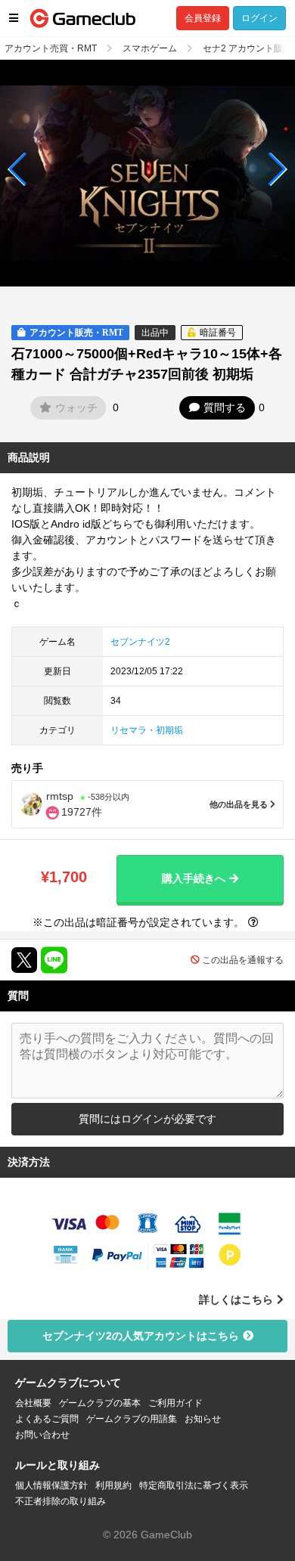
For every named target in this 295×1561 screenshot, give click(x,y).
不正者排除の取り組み (60, 1501)
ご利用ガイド (175, 1403)
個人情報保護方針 (51, 1485)
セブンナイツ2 (140, 641)
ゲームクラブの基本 (100, 1403)
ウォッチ (76, 407)
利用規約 (113, 1485)
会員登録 (203, 18)
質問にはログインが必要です (147, 1119)
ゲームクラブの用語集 (131, 1419)
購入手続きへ (193, 878)
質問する (224, 407)
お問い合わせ (42, 1434)
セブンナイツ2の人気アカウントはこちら (140, 1336)
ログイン (259, 18)
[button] (18, 169)
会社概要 (33, 1403)
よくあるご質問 (47, 1419)
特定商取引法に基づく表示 (193, 1485)
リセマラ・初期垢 (146, 730)
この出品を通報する (243, 960)
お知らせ (203, 1419)
